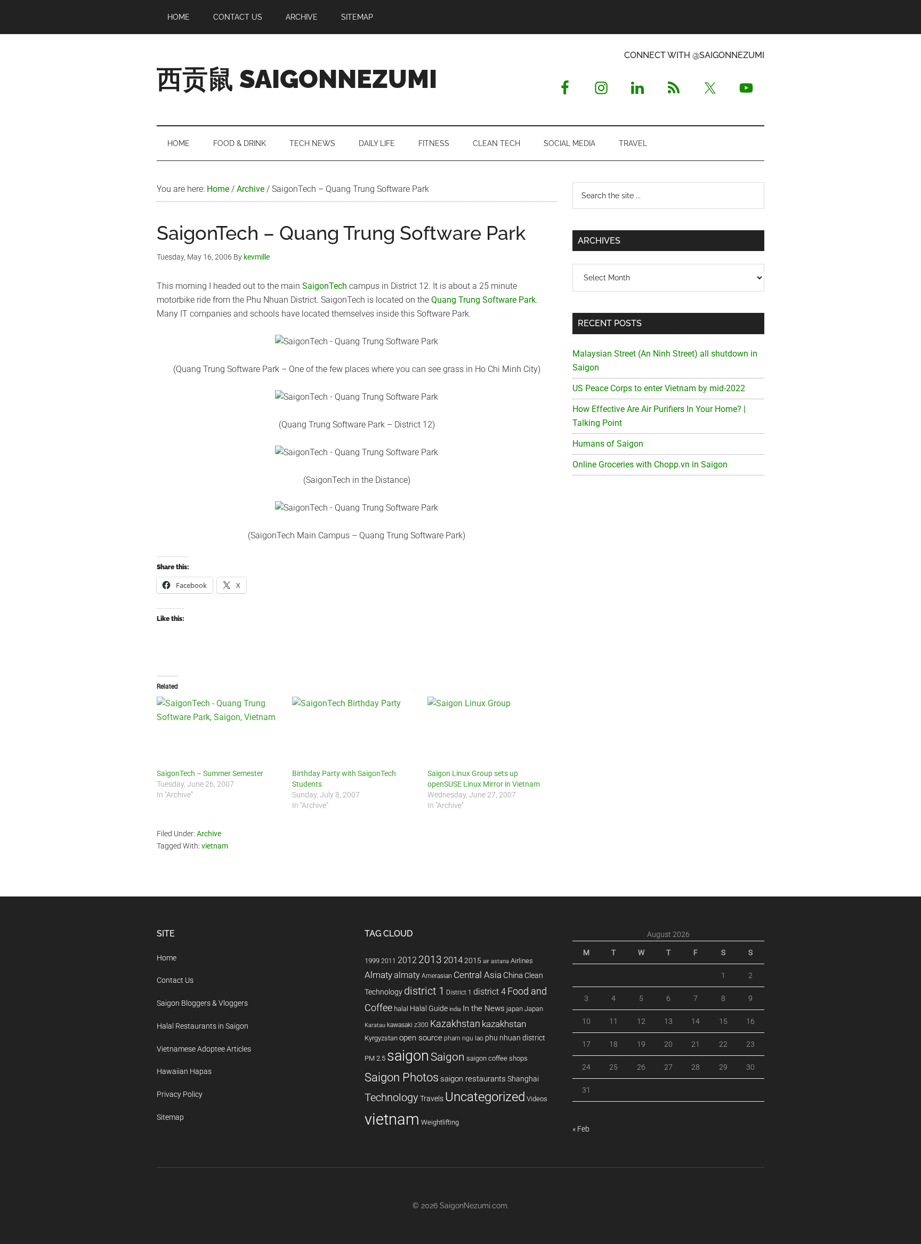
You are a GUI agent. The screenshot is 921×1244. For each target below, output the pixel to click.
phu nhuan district (515, 1037)
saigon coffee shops (497, 1058)
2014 (453, 960)
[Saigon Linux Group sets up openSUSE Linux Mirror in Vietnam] (489, 732)
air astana (496, 961)
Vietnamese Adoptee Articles (204, 1049)
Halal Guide (429, 1008)
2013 (430, 960)
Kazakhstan (455, 1023)
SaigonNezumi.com (473, 1205)
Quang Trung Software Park (483, 300)
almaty (407, 975)
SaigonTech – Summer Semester (210, 773)
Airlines (522, 961)
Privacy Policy (180, 1094)
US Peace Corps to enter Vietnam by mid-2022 (658, 388)
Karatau (375, 1025)
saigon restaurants (473, 1079)
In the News (484, 1008)
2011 (388, 961)
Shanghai (523, 1079)
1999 (372, 961)
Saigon (448, 1056)
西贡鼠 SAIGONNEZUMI (297, 79)
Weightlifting (440, 1122)
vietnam (214, 846)
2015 (472, 960)
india (455, 1009)
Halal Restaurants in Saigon (202, 1026)
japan (514, 1009)
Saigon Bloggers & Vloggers (202, 1003)
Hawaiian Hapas (184, 1071)
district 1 (424, 991)
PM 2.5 (375, 1058)
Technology (391, 1098)
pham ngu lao (463, 1038)
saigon (408, 1055)
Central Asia (478, 975)
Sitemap (170, 1117)
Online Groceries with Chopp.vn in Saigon (650, 464)
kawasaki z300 (408, 1025)
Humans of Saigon (607, 444)
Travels (431, 1098)
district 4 (489, 992)
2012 (407, 960)
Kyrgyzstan (381, 1038)
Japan (533, 1009)
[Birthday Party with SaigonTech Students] (354, 732)
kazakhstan (504, 1024)
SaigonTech (324, 286)
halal (401, 1009)
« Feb (580, 1129)
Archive (209, 833)
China (513, 975)
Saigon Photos (402, 1077)
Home (166, 958)
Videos (537, 1099)
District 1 (459, 992)
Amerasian (437, 976)
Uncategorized (485, 1096)
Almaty (378, 975)
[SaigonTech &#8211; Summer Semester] (219, 732)
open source (420, 1038)
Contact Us (175, 980)
